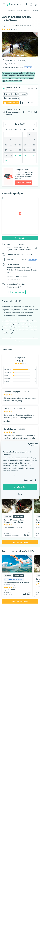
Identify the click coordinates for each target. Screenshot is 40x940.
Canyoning (35, 10)
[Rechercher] (26, 4)
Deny (20, 494)
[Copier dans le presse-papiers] (36, 248)
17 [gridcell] (6, 150)
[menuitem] (36, 4)
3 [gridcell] (5, 140)
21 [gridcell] (25, 150)
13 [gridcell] (20, 145)
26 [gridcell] (15, 155)
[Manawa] (13, 4)
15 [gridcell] (29, 145)
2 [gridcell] (34, 134)
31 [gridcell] (6, 160)
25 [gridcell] (11, 155)
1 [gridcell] (29, 134)
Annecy (26, 10)
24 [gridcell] (6, 155)
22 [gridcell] (29, 150)
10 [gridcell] (6, 145)
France (19, 10)
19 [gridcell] (15, 150)
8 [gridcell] (29, 140)
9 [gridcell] (34, 140)
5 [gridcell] (15, 140)
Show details (28, 480)
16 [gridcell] (34, 145)
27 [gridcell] (20, 155)
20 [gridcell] (20, 150)
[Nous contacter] (31, 4)
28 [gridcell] (25, 155)
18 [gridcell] (11, 150)
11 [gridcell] (11, 145)
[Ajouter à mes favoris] (36, 34)
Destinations (10, 10)
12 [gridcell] (15, 145)
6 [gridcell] (20, 140)
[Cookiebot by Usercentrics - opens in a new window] (28, 444)
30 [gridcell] (34, 155)
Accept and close (20, 487)
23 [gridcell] (34, 150)
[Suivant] (34, 124)
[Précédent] (6, 124)
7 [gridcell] (24, 140)
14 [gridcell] (25, 145)
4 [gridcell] (10, 140)
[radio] (20, 95)
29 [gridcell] (29, 155)
